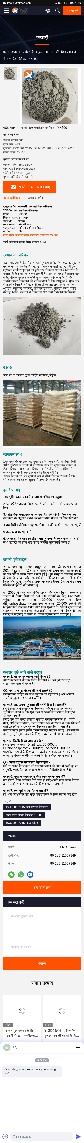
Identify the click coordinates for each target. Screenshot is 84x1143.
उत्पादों (14, 52)
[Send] (78, 1136)
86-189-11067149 (69, 2)
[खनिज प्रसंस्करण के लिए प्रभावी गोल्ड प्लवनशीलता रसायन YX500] (22, 1011)
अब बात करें (72, 10)
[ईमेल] (30, 874)
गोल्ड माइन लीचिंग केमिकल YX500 (24, 815)
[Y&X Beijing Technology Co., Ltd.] (20, 10)
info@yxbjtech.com (19, 2)
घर (4, 52)
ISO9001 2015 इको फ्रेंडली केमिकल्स (27, 807)
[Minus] (78, 1047)
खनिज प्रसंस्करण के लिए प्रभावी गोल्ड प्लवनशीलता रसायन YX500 (20, 1033)
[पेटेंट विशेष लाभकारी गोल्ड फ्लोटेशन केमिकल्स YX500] (50, 95)
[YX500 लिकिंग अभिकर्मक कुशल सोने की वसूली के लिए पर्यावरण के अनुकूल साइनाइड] (62, 1011)
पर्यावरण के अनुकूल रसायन (36, 52)
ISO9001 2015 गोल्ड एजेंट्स (22, 823)
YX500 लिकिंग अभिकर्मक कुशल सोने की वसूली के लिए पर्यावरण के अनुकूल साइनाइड (61, 1033)
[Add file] (5, 1136)
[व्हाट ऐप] (21, 874)
